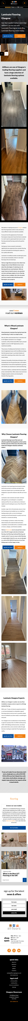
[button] (2, 54)
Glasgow (20, 227)
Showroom (9, 529)
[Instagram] (14, 950)
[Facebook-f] (9, 950)
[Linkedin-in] (19, 950)
